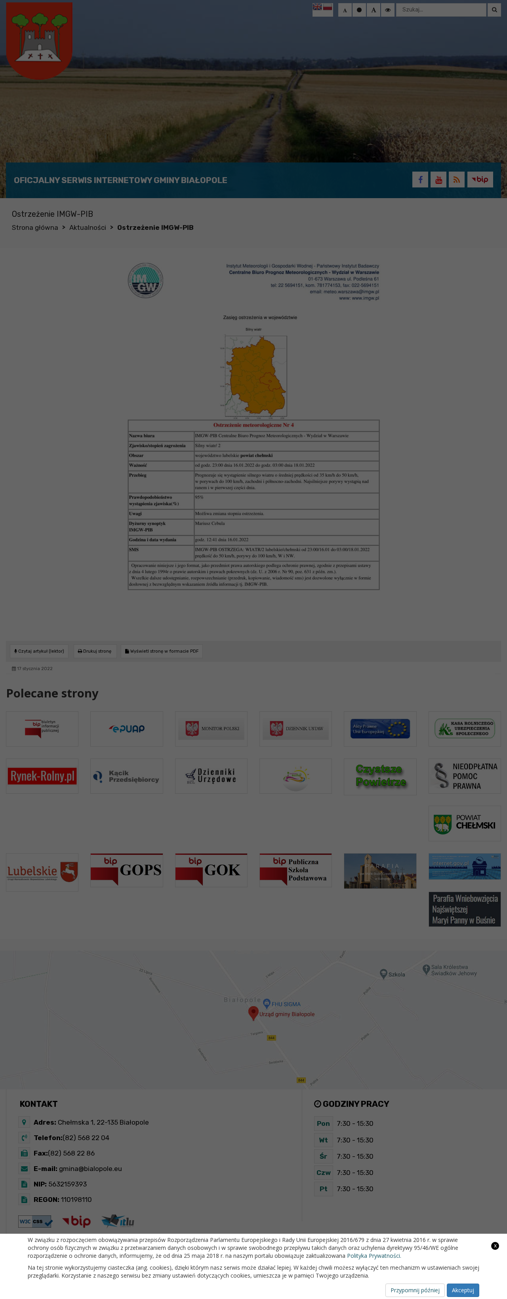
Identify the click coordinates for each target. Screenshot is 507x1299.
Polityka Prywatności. (374, 1255)
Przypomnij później (415, 1290)
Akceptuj (463, 1290)
